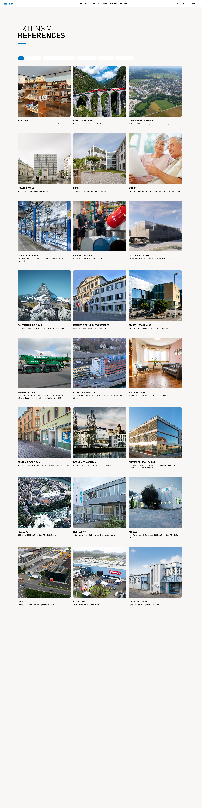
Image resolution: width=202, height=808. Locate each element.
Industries (102, 3)
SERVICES (78, 3)
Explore (113, 3)
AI (86, 3)
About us (123, 3)
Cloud (92, 3)
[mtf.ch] (6, 4)
